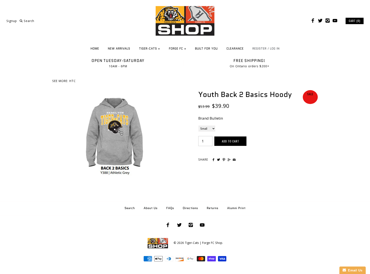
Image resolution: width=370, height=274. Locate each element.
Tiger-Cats (149, 49)
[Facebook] (313, 20)
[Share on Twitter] (218, 160)
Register (259, 49)
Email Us (354, 270)
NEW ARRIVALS (119, 49)
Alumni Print (236, 208)
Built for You (206, 49)
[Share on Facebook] (213, 160)
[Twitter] (320, 20)
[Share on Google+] (229, 160)
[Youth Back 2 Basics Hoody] (112, 93)
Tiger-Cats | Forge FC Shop (203, 243)
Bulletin (216, 118)
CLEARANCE (235, 49)
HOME (95, 49)
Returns (212, 208)
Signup (11, 21)
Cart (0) (354, 21)
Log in (275, 49)
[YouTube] (335, 20)
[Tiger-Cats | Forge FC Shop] (185, 7)
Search (130, 208)
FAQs (170, 208)
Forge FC (177, 49)
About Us (151, 208)
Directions (190, 208)
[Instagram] (327, 20)
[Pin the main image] (224, 160)
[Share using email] (234, 160)
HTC (72, 81)
